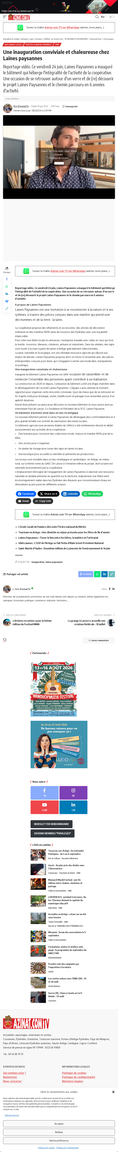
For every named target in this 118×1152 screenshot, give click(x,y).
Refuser (59, 1132)
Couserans (52, 873)
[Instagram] (73, 793)
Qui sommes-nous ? (14, 1072)
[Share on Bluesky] (6, 301)
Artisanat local (13, 44)
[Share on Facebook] (6, 279)
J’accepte (59, 163)
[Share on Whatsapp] (6, 286)
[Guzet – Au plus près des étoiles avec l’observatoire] (38, 869)
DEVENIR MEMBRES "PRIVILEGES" (52, 833)
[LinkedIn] (113, 589)
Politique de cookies (46, 1148)
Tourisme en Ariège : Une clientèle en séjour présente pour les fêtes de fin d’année (64, 532)
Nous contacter (12, 1081)
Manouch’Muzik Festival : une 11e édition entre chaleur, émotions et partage (65, 883)
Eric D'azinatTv (21, 106)
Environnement (54, 957)
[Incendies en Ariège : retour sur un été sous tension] (38, 918)
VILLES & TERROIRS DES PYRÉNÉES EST (65, 926)
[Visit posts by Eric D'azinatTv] (7, 108)
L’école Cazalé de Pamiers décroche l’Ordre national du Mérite (52, 526)
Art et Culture (54, 858)
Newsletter (10, 1077)
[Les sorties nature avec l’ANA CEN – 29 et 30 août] (38, 982)
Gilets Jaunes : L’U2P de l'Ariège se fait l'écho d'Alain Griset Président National (61, 543)
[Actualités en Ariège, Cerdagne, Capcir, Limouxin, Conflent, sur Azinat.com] (19, 17)
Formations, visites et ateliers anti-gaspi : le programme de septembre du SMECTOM (67, 950)
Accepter (59, 1123)
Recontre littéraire (70, 858)
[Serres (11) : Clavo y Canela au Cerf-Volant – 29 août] (38, 997)
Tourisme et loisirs (67, 873)
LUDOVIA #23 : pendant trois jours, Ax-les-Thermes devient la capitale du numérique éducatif (67, 900)
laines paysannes (54, 562)
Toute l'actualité (55, 922)
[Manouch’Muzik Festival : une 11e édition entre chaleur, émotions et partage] (38, 884)
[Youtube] (45, 807)
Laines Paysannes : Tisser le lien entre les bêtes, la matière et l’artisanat (58, 537)
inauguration (37, 562)
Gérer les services (12, 1115)
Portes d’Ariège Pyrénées (38, 44)
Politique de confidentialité (67, 1148)
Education (52, 908)
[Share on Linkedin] (6, 293)
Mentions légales (72, 1081)
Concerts (52, 1000)
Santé (50, 971)
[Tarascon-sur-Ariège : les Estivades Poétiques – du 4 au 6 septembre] (38, 855)
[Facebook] (110, 589)
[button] (113, 1091)
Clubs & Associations (57, 890)
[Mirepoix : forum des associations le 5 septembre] (38, 936)
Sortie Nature (54, 986)
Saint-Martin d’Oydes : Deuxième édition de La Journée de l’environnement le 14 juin (64, 548)
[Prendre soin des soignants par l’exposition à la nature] (38, 968)
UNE (57, 44)
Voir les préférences (59, 1140)
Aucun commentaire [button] (100, 640)
